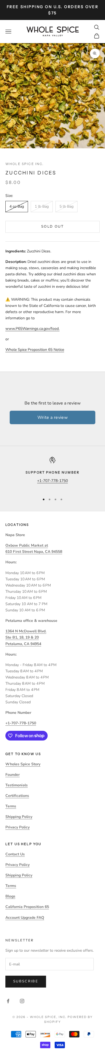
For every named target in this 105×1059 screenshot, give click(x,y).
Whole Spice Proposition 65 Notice (34, 349)
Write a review (52, 417)
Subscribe (25, 981)
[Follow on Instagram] (22, 1001)
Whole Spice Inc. (24, 164)
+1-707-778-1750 (52, 480)
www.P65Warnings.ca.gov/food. (32, 328)
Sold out (52, 226)
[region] (52, 473)
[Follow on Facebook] (8, 1001)
